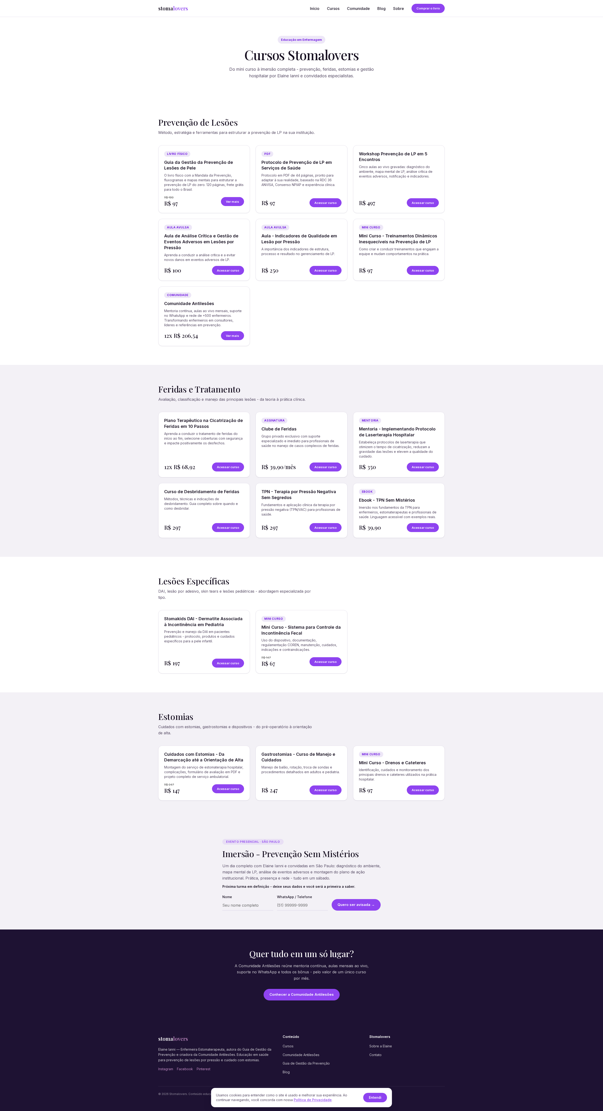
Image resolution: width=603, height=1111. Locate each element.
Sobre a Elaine (380, 1046)
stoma (173, 8)
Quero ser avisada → (356, 904)
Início (314, 8)
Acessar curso (325, 203)
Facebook (185, 1069)
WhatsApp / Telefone (294, 897)
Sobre (398, 8)
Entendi (375, 1097)
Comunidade (358, 8)
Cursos (333, 8)
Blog (381, 8)
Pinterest (203, 1069)
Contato (375, 1055)
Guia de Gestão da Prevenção (306, 1063)
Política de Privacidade (313, 1100)
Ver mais (232, 201)
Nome (227, 897)
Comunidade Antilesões (301, 1055)
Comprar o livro (428, 8)
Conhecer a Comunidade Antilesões (301, 994)
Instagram (165, 1069)
